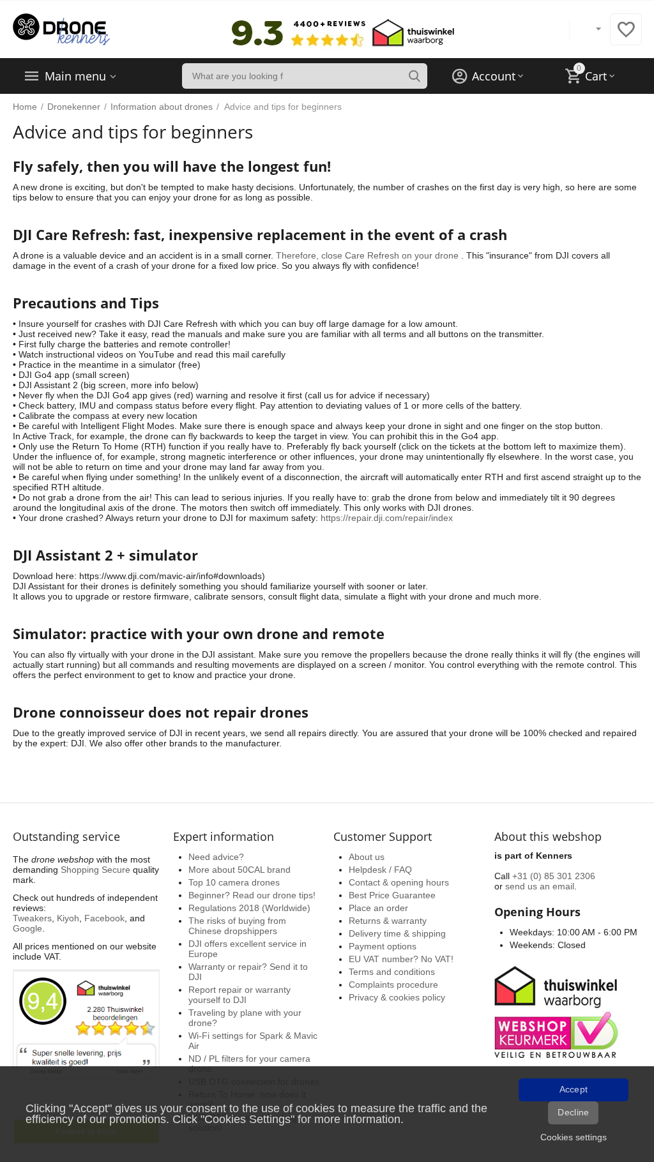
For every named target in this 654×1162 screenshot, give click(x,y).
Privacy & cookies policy (397, 997)
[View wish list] (626, 36)
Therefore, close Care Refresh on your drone (367, 255)
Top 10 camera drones (234, 882)
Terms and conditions (392, 972)
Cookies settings (573, 1137)
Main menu (75, 76)
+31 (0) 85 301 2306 (553, 876)
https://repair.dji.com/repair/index (387, 518)
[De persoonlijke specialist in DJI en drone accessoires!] (61, 29)
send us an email (539, 886)
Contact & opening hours (399, 882)
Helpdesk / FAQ (380, 869)
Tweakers (32, 918)
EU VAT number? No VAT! (401, 959)
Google (27, 928)
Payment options (382, 946)
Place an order (378, 908)
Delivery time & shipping (397, 933)
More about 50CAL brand (239, 869)
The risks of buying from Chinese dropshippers (237, 926)
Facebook (104, 918)
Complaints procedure (393, 984)
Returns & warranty (388, 921)
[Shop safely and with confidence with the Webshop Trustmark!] (558, 1011)
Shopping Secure (95, 869)
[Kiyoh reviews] (86, 1057)
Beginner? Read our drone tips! (252, 895)
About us (366, 857)
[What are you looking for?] (414, 76)
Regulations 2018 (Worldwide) (249, 908)
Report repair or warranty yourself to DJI (239, 995)
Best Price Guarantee (392, 895)
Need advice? (216, 857)
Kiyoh (68, 918)
